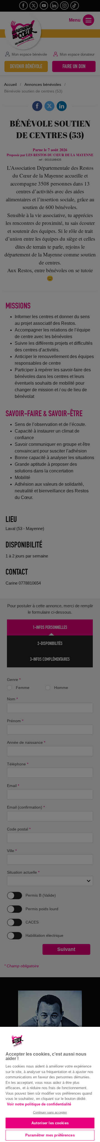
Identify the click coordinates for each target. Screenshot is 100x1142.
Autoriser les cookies (50, 1123)
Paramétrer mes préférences (49, 1135)
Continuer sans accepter (50, 1112)
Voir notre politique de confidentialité (39, 1104)
